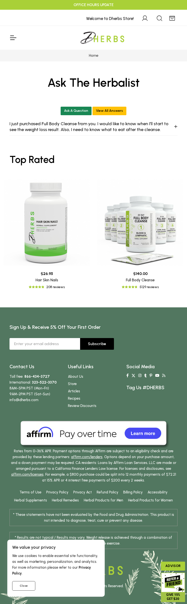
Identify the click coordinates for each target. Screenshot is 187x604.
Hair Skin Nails (47, 280)
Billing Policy (133, 492)
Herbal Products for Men (103, 500)
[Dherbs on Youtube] (157, 375)
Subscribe (97, 343)
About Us (75, 376)
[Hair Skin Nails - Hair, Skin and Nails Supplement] (47, 222)
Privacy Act (82, 492)
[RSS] (163, 375)
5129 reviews (149, 287)
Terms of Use (30, 492)
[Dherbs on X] (133, 375)
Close (24, 585)
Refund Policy (107, 492)
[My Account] (144, 17)
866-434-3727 (37, 376)
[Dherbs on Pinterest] (151, 375)
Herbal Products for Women (150, 500)
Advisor (173, 566)
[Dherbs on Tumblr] (145, 375)
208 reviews (55, 287)
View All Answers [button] (109, 111)
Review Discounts (82, 406)
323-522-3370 (44, 382)
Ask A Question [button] (76, 111)
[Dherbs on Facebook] (127, 375)
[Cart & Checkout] (172, 17)
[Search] (159, 17)
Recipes (74, 398)
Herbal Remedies (65, 500)
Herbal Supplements (30, 500)
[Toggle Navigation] (12, 37)
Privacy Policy (57, 492)
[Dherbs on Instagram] (139, 375)
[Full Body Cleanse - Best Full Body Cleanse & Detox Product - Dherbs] (140, 222)
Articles (74, 391)
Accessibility (158, 492)
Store (72, 384)
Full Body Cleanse (140, 280)
